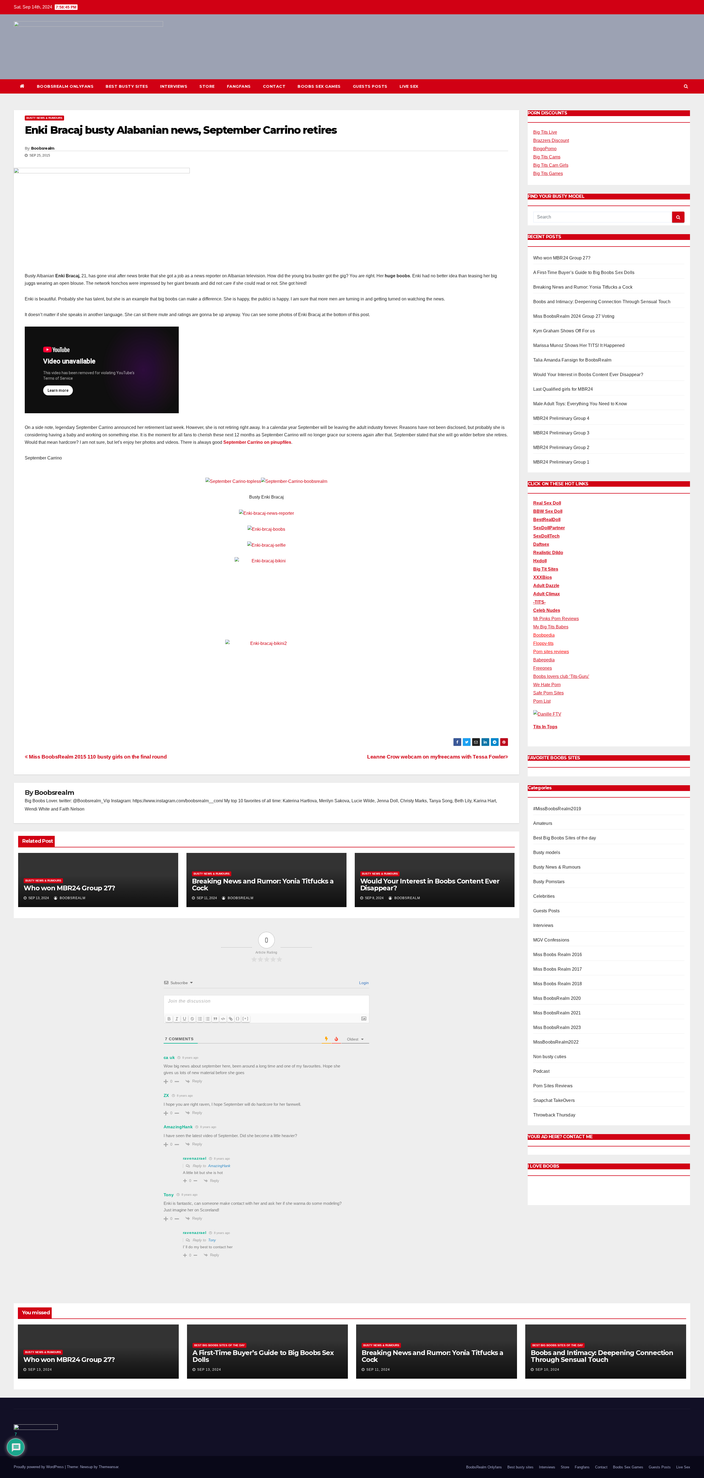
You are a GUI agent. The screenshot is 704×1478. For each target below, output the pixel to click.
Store (207, 86)
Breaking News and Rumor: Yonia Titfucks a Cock (263, 884)
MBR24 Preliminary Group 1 (561, 462)
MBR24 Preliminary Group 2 (561, 447)
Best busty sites (127, 86)
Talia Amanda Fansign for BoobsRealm (572, 360)
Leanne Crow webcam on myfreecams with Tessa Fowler (436, 757)
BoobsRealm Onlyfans (65, 86)
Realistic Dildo (548, 552)
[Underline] (184, 1019)
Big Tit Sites (545, 569)
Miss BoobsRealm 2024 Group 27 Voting (574, 316)
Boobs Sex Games (319, 86)
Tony (212, 1240)
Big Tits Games (548, 173)
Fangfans (239, 86)
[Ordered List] (200, 1019)
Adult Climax (546, 594)
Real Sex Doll (547, 503)
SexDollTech (546, 536)
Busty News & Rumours (44, 117)
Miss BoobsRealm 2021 (557, 1013)
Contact (274, 86)
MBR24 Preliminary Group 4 (561, 418)
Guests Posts (370, 86)
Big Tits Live (545, 132)
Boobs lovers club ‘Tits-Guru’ (561, 676)
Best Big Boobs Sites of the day (564, 838)
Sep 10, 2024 (547, 1370)
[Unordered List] (207, 1019)
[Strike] (192, 1019)
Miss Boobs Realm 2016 (557, 954)
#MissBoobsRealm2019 (557, 808)
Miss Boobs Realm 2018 (557, 983)
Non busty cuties (549, 1056)
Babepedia (544, 660)
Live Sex (409, 86)
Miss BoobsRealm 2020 (557, 998)
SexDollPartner (549, 527)
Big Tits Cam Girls (550, 165)
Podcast (541, 1071)
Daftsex (541, 544)
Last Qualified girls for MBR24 (563, 389)
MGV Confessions (551, 940)
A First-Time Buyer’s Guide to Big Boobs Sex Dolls (584, 272)
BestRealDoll (546, 519)
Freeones (542, 668)
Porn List (542, 701)
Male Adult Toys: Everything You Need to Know (580, 403)
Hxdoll (540, 561)
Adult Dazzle (546, 585)
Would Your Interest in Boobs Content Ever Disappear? (429, 884)
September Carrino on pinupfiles (257, 442)
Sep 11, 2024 (378, 1370)
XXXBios (542, 577)
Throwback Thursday (554, 1115)
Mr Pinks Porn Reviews (556, 618)
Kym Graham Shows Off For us (564, 331)
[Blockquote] (215, 1019)
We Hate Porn (547, 684)
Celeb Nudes (546, 610)
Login (363, 983)
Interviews (173, 86)
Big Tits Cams (546, 157)
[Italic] (177, 1019)
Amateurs (542, 823)
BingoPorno (545, 148)
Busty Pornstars (549, 881)
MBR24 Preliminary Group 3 (561, 433)
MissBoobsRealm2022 (556, 1042)
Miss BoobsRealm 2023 (557, 1027)
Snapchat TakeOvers (554, 1100)
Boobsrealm (42, 148)
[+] (246, 1018)
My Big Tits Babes (550, 627)
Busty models (546, 852)
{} (238, 1018)
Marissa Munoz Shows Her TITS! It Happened (579, 345)
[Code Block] (223, 1019)
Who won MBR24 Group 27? (69, 888)
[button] (686, 86)
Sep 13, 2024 (40, 1370)
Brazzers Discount (551, 140)
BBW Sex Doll (547, 511)
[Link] (231, 1019)
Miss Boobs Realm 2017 (557, 969)
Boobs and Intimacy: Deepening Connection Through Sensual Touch (601, 301)
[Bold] (169, 1019)
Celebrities (544, 896)
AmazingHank (219, 1166)
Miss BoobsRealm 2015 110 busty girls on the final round (97, 757)
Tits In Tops (545, 726)
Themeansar (108, 1467)
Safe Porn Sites (548, 693)
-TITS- (539, 602)
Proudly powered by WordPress (39, 1467)
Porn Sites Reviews (553, 1085)
